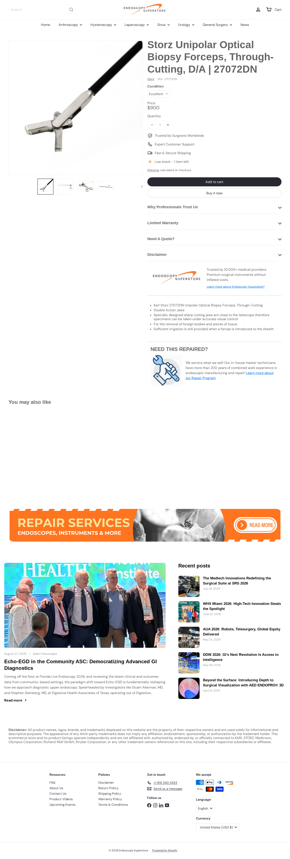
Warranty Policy (110, 799)
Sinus (161, 25)
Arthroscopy (69, 25)
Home (45, 25)
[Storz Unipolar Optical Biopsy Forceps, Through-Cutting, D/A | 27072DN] (29, 454)
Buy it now (214, 193)
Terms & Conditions (113, 805)
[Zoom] (75, 108)
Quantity (154, 116)
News (245, 25)
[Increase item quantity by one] (167, 125)
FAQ (52, 782)
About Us (56, 788)
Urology (184, 25)
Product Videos (61, 799)
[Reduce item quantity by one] (151, 125)
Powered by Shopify (164, 850)
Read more (13, 700)
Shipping (153, 170)
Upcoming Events (62, 805)
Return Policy (108, 788)
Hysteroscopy (101, 25)
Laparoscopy (135, 25)
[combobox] (42, 9)
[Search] (71, 9)
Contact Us (57, 793)
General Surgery (216, 25)
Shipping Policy (109, 793)
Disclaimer (106, 782)
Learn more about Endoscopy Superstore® (236, 287)
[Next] (140, 186)
